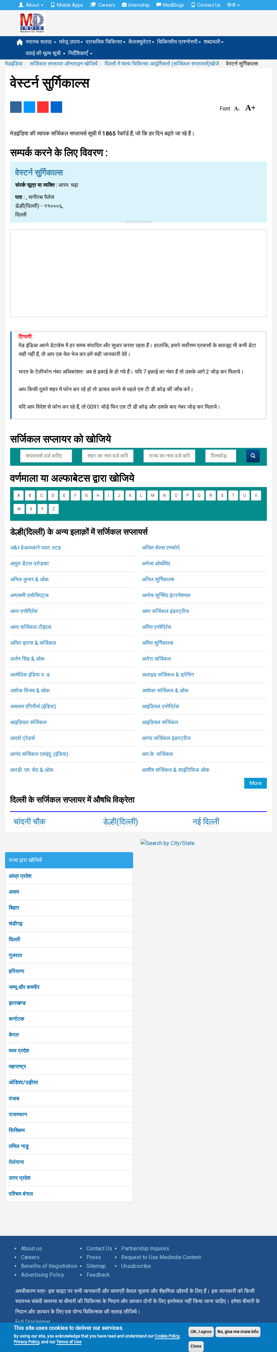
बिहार (14, 907)
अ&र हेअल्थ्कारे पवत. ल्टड (35, 547)
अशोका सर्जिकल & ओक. (166, 690)
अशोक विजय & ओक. (30, 690)
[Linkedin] (56, 107)
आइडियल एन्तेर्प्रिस (160, 706)
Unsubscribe (136, 1266)
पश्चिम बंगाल (21, 1194)
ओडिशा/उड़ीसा (23, 1082)
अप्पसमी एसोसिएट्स (29, 595)
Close (196, 1346)
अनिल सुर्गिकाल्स (158, 579)
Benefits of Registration (49, 1266)
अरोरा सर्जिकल (156, 659)
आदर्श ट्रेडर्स (22, 738)
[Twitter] (29, 107)
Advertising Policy (42, 1275)
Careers (106, 5)
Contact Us (209, 5)
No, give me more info (238, 1331)
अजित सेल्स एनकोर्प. (161, 547)
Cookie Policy (167, 1336)
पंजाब (14, 1098)
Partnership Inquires (145, 1248)
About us (31, 1248)
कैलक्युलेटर (139, 42)
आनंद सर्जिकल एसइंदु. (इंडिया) (39, 754)
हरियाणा (16, 971)
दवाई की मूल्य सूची (44, 53)
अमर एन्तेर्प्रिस (23, 611)
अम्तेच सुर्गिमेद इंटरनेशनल (166, 595)
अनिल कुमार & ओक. (30, 579)
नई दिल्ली (206, 821)
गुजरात (15, 955)
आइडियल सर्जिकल (28, 722)
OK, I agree (201, 1331)
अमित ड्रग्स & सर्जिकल (33, 643)
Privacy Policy (26, 1342)
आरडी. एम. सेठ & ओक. (32, 770)
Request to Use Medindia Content (161, 1257)
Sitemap (96, 1266)
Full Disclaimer (32, 1322)
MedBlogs (173, 5)
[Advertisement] (138, 272)
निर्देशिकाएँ (78, 53)
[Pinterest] (43, 107)
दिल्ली (14, 939)
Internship (139, 5)
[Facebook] (16, 107)
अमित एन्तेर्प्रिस (156, 627)
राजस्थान (18, 1114)
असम (14, 892)
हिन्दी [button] (231, 5)
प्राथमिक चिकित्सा (104, 42)
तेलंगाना (16, 1162)
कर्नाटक (16, 1019)
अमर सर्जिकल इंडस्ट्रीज (165, 611)
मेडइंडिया (14, 63)
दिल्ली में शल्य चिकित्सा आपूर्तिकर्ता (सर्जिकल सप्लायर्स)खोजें (162, 63)
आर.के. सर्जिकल (157, 754)
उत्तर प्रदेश (19, 1178)
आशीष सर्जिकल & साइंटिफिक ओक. (176, 770)
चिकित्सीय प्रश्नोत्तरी (177, 42)
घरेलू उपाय (69, 42)
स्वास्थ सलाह (39, 42)
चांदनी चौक (30, 821)
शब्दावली (212, 42)
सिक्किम (17, 1130)
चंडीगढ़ (16, 923)
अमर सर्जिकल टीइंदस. (31, 627)
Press (93, 1257)
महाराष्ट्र (17, 1066)
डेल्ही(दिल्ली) (120, 821)
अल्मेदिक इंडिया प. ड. (30, 674)
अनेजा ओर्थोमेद (156, 563)
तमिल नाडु (19, 1146)
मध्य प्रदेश (19, 1050)
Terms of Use (68, 1342)
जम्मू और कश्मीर (24, 987)
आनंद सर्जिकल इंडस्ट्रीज (166, 738)
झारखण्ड (17, 1003)
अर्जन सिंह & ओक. (28, 659)
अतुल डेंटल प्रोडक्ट (29, 563)
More (255, 783)
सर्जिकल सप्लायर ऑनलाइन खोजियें (64, 63)
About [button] (32, 5)
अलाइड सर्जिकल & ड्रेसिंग (168, 674)
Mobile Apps (70, 5)
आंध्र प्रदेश (20, 876)
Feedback (98, 1275)
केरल (14, 1034)
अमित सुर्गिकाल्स (157, 643)
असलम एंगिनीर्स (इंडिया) (33, 706)
